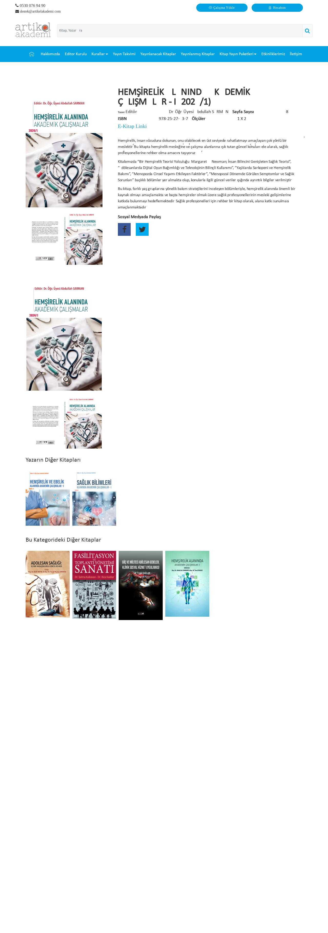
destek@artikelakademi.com (40, 11)
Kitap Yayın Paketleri (236, 54)
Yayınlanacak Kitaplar (158, 54)
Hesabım (279, 7)
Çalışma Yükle (224, 7)
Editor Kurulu (76, 54)
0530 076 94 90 (32, 5)
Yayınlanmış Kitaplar (198, 54)
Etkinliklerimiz (273, 54)
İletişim (296, 54)
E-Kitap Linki (132, 126)
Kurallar (98, 54)
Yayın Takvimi (124, 54)
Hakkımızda (50, 54)
